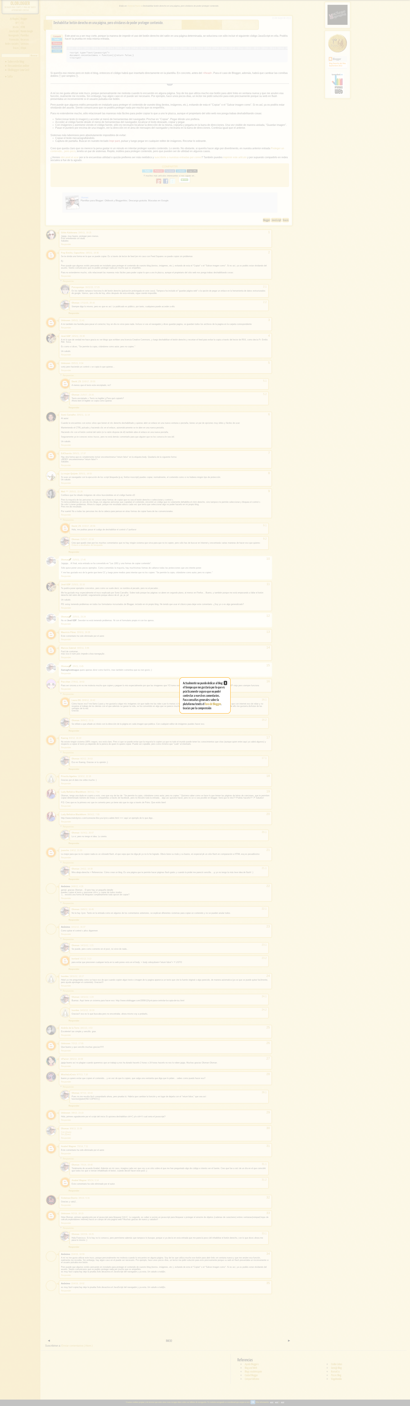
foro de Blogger (213, 704)
